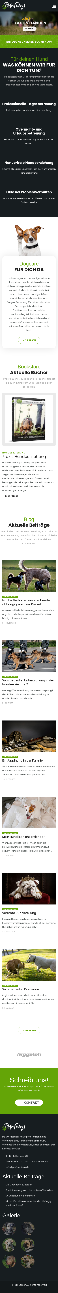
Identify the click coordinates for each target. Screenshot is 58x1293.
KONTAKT (30, 29)
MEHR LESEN (29, 340)
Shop (31, 382)
